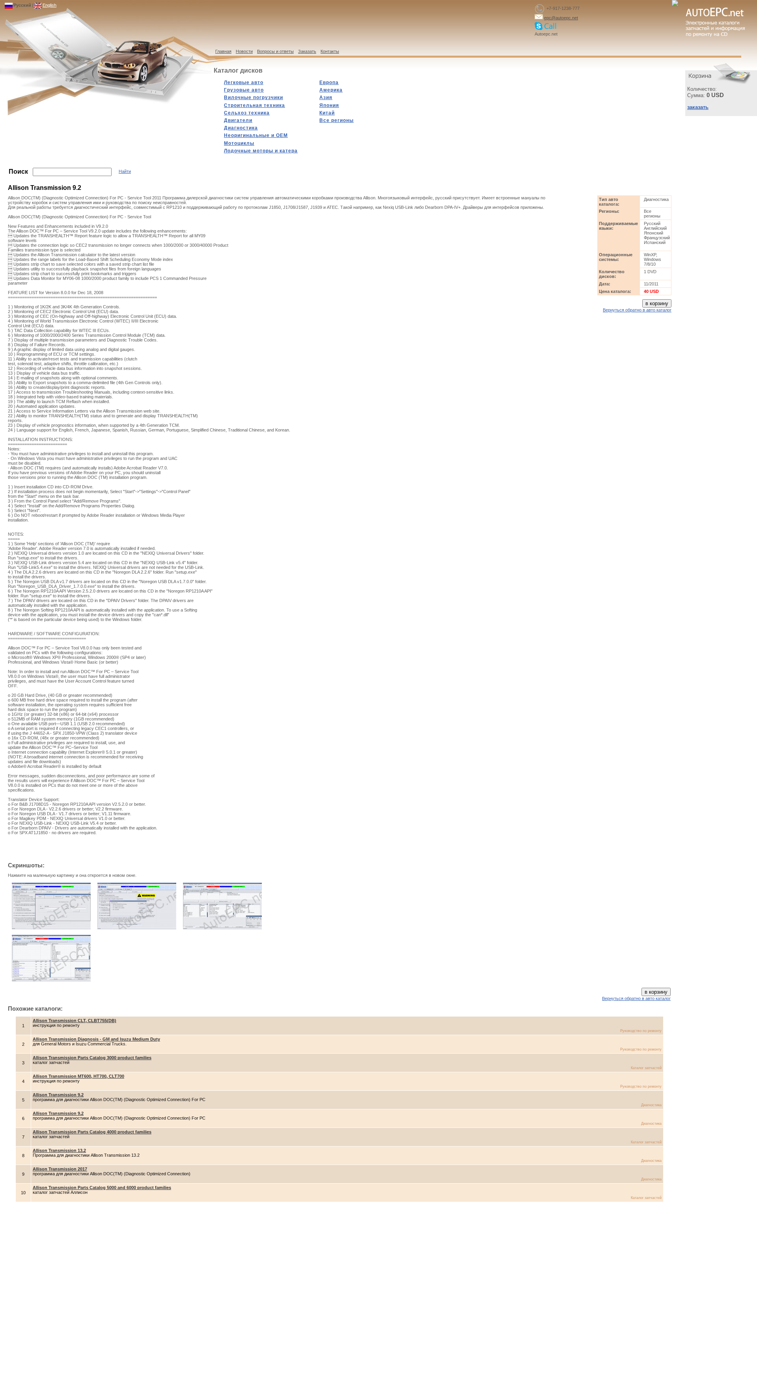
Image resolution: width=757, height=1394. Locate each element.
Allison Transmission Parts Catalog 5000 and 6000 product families (102, 1187)
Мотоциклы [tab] (239, 143)
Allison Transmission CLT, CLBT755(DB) (74, 1020)
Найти (125, 171)
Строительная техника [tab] (254, 105)
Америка (331, 90)
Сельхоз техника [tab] (247, 113)
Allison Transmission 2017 (60, 1169)
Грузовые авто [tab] (244, 90)
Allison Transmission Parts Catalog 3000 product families (92, 1057)
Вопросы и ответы (275, 51)
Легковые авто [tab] (243, 82)
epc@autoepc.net (561, 17)
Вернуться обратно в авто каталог (637, 310)
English (49, 5)
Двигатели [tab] (238, 120)
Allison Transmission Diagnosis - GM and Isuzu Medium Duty (96, 1039)
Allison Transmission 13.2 (59, 1150)
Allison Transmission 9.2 (58, 1094)
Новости (244, 51)
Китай (327, 113)
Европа (329, 82)
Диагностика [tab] (241, 128)
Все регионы (336, 120)
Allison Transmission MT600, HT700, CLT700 (78, 1076)
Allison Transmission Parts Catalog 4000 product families (92, 1131)
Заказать (307, 51)
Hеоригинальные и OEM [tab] (256, 135)
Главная (223, 51)
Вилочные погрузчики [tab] (253, 97)
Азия (325, 97)
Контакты (330, 51)
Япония (329, 105)
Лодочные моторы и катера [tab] (261, 151)
